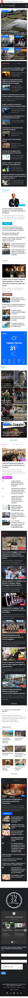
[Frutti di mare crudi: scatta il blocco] (6, 145)
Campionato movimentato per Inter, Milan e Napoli (12, 128)
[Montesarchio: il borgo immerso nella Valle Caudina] (20, 749)
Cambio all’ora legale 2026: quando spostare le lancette (11, 152)
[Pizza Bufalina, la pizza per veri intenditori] (6, 877)
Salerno (11, 989)
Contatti (16, 989)
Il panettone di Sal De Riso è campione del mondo (17, 839)
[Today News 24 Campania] (9, 5)
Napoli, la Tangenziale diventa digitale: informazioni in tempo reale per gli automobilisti (12, 81)
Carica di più (14, 703)
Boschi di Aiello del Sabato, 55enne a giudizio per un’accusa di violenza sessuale (13, 691)
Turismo (5, 261)
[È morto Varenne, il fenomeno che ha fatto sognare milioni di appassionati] (7, 54)
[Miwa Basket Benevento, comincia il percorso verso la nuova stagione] (20, 41)
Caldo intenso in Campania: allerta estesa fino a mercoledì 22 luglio (14, 69)
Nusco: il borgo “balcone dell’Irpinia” (6, 768)
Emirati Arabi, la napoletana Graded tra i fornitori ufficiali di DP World (13, 211)
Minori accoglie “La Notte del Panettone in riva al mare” (14, 855)
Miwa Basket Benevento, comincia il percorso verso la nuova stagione (12, 637)
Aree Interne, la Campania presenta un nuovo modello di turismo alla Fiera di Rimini (13, 306)
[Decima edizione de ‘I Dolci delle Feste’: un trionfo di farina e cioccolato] (6, 818)
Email (2, 958)
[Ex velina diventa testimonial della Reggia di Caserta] (6, 312)
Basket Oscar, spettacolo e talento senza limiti (20, 385)
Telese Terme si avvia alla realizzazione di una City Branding (18, 299)
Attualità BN (5, 11)
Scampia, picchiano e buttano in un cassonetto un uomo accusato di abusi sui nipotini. (8, 930)
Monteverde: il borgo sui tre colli (7, 754)
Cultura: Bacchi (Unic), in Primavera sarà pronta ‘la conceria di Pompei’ (18, 245)
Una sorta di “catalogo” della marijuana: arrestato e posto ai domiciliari (13, 610)
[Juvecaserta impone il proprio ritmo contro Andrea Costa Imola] (7, 412)
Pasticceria (16, 780)
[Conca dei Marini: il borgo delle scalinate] (20, 762)
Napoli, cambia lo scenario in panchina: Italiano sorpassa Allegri (14, 105)
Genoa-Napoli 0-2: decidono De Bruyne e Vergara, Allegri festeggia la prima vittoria (14, 583)
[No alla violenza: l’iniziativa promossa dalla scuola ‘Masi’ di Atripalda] (3, 481)
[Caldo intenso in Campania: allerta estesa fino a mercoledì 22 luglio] (6, 74)
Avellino (4, 36)
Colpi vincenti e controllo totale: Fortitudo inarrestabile (6, 403)
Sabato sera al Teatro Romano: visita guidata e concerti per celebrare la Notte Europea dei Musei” (13, 282)
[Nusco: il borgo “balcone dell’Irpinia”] (7, 762)
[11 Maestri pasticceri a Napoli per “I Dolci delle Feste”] (6, 826)
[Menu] (2, 6)
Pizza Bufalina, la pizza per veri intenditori (17, 876)
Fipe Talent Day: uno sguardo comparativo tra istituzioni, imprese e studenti (18, 515)
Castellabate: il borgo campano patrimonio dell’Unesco (6, 740)
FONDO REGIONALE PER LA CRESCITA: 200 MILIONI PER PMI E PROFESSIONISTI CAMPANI (18, 252)
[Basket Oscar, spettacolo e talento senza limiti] (20, 378)
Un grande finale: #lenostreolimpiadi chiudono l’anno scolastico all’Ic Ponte (17, 508)
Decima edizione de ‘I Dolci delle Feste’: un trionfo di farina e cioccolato (17, 819)
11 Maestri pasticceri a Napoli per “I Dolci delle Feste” (18, 826)
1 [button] (11, 440)
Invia (3, 973)
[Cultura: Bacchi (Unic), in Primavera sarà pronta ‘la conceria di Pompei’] (6, 245)
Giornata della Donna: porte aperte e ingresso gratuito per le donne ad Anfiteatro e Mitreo (14, 176)
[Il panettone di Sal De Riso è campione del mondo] (3, 837)
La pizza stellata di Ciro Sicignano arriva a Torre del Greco (12, 859)
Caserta (23, 987)
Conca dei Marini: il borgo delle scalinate (20, 768)
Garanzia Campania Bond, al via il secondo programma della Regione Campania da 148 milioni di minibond (13, 228)
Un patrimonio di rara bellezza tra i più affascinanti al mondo (13, 117)
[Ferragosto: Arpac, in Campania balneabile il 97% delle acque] (6, 325)
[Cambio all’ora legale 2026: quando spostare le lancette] (6, 157)
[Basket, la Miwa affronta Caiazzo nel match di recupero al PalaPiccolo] (20, 412)
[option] (14, 35)
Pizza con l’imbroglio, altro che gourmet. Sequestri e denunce (17, 832)
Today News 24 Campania (14, 917)
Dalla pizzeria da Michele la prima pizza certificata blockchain (12, 801)
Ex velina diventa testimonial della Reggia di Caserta (18, 312)
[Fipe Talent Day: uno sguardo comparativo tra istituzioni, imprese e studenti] (6, 515)
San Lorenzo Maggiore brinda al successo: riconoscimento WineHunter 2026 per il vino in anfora (13, 33)
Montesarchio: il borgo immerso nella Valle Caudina (20, 755)
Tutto (15, 63)
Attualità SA (5, 49)
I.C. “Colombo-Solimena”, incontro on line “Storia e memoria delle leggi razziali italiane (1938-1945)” (18, 524)
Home (4, 987)
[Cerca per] (26, 6)
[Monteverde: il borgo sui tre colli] (7, 749)
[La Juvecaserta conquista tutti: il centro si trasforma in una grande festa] (7, 378)
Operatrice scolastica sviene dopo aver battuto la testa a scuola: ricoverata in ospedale (17, 500)
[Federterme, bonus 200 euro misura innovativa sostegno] (6, 318)
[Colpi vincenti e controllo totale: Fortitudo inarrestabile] (7, 395)
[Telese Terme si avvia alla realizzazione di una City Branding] (6, 299)
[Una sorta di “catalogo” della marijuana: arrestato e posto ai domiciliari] (7, 41)
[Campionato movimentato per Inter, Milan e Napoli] (6, 134)
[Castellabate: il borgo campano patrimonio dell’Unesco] (7, 734)
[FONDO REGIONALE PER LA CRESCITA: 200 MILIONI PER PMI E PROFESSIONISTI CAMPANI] (6, 251)
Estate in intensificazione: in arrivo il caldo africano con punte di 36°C (13, 95)
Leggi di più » (7, 223)
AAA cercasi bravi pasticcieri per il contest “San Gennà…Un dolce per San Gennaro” (18, 870)
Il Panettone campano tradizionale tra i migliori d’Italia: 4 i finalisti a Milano (13, 864)
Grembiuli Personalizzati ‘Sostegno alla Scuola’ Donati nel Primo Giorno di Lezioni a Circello (18, 491)
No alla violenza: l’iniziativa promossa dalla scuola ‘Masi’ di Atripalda (17, 483)
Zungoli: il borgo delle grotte (19, 738)
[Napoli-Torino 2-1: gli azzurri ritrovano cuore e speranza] (6, 169)
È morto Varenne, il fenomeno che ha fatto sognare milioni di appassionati (13, 664)
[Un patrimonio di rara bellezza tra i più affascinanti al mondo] (6, 122)
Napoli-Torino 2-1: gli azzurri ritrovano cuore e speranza (11, 163)
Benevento (13, 987)
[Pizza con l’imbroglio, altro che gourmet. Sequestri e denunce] (6, 833)
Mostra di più (14, 773)
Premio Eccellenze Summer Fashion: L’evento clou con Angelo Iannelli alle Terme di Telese (13, 433)
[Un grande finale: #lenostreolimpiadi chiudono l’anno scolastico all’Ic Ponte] (6, 507)
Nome (3, 952)
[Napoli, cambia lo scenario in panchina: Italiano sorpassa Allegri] (6, 110)
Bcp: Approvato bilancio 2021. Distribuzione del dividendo (11, 234)
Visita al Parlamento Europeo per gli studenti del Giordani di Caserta (13, 465)
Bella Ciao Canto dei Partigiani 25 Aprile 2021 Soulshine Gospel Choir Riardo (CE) (20, 930)
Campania (19, 63)
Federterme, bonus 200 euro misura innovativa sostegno (18, 318)
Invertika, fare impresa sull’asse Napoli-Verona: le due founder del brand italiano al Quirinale (14, 239)
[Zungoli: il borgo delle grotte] (20, 734)
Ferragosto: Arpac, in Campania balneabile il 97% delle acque (18, 324)
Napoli (8, 987)
